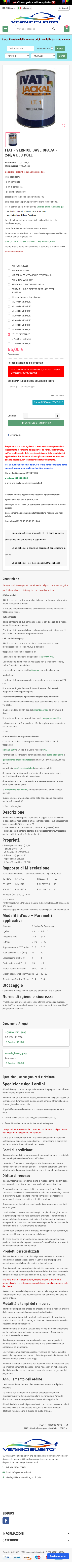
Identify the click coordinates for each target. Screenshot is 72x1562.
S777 (44, 750)
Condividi (15, 435)
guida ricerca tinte (11, 759)
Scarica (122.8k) (14, 1063)
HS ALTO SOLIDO (46, 241)
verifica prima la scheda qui (50, 206)
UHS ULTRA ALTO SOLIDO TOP (20, 241)
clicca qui (34, 670)
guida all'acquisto (55, 755)
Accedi (63, 8)
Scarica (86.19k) (14, 1042)
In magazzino (11, 166)
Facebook (6, 1520)
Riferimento (10, 162)
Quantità (12, 415)
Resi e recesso (58, 1556)
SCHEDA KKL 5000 (15, 1032)
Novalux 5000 (9, 750)
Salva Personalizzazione (48, 402)
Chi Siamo (10, 8)
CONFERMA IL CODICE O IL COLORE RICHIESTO (31, 381)
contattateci (26, 759)
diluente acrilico (40, 710)
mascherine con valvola (16, 789)
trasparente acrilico (51, 718)
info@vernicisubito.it (24, 768)
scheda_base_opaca (16, 1053)
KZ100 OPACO (47, 656)
